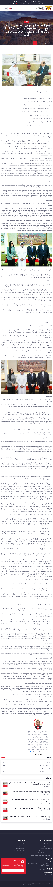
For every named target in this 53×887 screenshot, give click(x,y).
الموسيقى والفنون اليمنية (25, 768)
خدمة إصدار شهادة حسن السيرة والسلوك (40, 855)
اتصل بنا (22, 853)
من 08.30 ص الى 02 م (23, 3)
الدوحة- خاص (44, 43)
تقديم (13, 870)
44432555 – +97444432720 (45, 869)
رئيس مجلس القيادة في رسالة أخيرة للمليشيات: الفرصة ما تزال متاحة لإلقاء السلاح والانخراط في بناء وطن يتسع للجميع (29, 783)
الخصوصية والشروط (19, 850)
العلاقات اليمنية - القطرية (17, 1)
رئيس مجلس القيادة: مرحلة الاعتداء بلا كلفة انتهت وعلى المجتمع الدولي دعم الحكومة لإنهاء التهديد (31, 791)
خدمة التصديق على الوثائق (44, 850)
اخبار (25, 762)
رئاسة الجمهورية (38, 1)
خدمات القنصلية (29, 884)
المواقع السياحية (25, 765)
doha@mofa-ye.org (47, 874)
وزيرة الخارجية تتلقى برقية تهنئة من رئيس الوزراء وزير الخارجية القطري (32, 808)
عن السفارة (21, 846)
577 (51, 43)
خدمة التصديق (47, 846)
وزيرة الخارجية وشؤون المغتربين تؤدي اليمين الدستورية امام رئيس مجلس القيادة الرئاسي (30, 817)
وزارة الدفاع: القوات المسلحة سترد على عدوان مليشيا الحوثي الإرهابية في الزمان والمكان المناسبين (30, 800)
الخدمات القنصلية (20, 848)
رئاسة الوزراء (31, 1)
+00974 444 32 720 (38, 3)
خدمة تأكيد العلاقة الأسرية (44, 853)
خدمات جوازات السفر (45, 843)
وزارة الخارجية (25, 1)
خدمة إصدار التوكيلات (45, 848)
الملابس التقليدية (25, 771)
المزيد (30, 751)
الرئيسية (22, 843)
